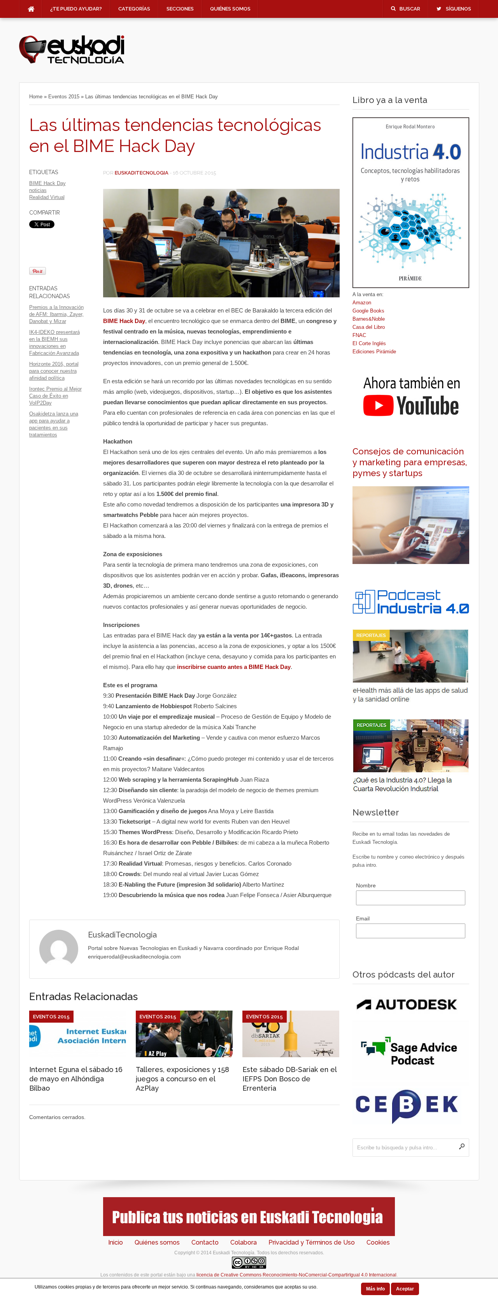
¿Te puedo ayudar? (76, 9)
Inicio (115, 1242)
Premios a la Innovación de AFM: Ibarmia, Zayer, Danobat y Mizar (56, 314)
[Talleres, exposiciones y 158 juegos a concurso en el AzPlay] (184, 1055)
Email (363, 918)
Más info (375, 1289)
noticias (38, 190)
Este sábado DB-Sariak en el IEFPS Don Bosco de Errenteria (289, 1078)
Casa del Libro (368, 327)
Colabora (243, 1242)
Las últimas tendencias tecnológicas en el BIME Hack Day (175, 135)
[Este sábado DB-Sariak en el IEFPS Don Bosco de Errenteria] (290, 1055)
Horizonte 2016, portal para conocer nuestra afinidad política (54, 371)
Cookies (378, 1242)
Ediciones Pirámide (374, 351)
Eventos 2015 (63, 97)
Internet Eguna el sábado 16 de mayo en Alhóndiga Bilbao (76, 1078)
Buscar (410, 9)
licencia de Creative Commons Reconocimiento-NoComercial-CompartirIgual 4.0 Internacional (296, 1275)
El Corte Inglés (369, 343)
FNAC (359, 335)
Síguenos (458, 9)
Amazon (361, 303)
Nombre (366, 885)
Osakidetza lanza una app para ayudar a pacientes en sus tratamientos (53, 424)
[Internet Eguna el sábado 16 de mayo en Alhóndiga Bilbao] (77, 1055)
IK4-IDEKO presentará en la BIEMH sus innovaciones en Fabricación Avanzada (54, 342)
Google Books (368, 311)
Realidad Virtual (47, 197)
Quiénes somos (230, 9)
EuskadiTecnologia (141, 173)
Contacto (205, 1242)
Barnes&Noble (368, 319)
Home (35, 97)
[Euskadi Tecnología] (71, 62)
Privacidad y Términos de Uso (311, 1242)
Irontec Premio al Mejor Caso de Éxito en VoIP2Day (55, 396)
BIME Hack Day (47, 183)
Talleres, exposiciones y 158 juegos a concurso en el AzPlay (182, 1078)
